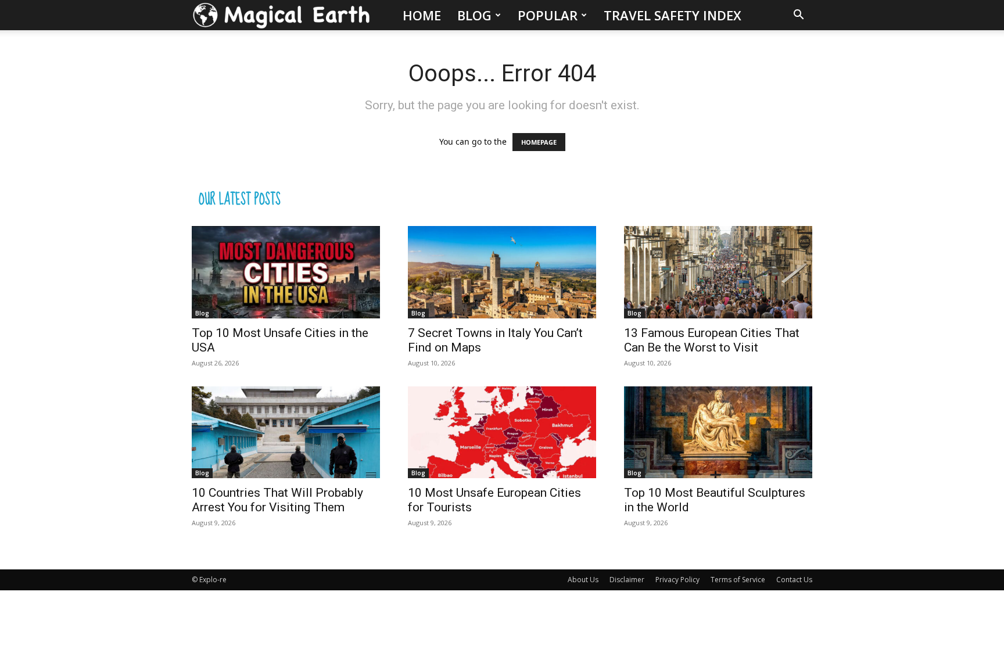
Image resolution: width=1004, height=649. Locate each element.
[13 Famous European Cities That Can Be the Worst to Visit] (718, 272)
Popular (548, 15)
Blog (474, 15)
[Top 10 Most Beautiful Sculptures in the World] (718, 432)
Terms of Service (738, 580)
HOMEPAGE (539, 142)
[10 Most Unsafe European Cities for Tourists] (502, 432)
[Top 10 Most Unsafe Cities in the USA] (286, 272)
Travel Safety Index (672, 15)
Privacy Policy (677, 580)
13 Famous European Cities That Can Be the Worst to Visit (711, 340)
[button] (798, 15)
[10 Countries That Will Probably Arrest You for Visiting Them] (286, 432)
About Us (583, 580)
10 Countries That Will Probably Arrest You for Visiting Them (277, 500)
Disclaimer (626, 580)
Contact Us (794, 580)
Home (422, 15)
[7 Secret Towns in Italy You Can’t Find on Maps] (502, 272)
